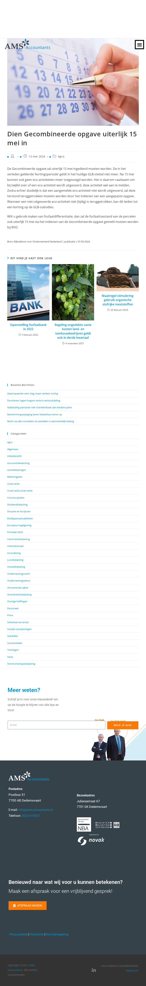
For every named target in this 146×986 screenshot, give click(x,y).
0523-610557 (31, 816)
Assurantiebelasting (18, 463)
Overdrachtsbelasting (19, 594)
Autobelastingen (16, 470)
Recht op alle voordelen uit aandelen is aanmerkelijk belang (40, 421)
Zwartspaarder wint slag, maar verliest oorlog (32, 393)
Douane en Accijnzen (19, 511)
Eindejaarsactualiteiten (20, 518)
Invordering (14, 553)
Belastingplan (14, 476)
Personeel (12, 608)
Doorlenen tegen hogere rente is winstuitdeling (33, 400)
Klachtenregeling (57, 934)
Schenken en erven (18, 622)
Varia (10, 657)
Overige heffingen (17, 601)
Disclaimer (36, 934)
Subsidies (12, 636)
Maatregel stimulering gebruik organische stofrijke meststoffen (117, 300)
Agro (61, 156)
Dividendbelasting (17, 504)
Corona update (15, 497)
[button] (139, 44)
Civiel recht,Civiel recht (20, 490)
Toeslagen (13, 650)
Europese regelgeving (19, 525)
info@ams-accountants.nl (35, 810)
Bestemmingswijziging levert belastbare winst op (34, 414)
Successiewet (14, 643)
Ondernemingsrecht (18, 573)
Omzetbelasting (16, 566)
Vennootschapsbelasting (21, 663)
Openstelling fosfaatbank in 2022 (28, 327)
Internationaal (15, 546)
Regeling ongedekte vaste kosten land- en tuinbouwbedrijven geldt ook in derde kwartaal (73, 331)
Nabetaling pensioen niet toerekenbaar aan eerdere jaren (39, 407)
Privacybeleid (18, 934)
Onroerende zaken (17, 587)
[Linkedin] (93, 970)
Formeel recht (15, 532)
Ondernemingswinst (18, 580)
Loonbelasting (15, 560)
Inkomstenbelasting (18, 539)
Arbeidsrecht (14, 456)
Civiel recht (13, 483)
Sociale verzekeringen (19, 629)
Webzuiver (132, 970)
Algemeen (12, 449)
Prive (10, 615)
